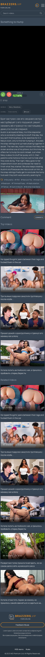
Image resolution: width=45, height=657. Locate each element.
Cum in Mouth (17, 187)
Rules (28, 649)
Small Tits (39, 180)
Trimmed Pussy (19, 183)
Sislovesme (12, 112)
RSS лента (19, 649)
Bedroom (6, 183)
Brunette (9, 180)
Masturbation (33, 183)
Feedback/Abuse (22, 625)
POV (18, 180)
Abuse (26, 112)
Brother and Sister (33, 187)
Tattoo (5, 187)
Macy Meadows (15, 107)
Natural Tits (27, 180)
